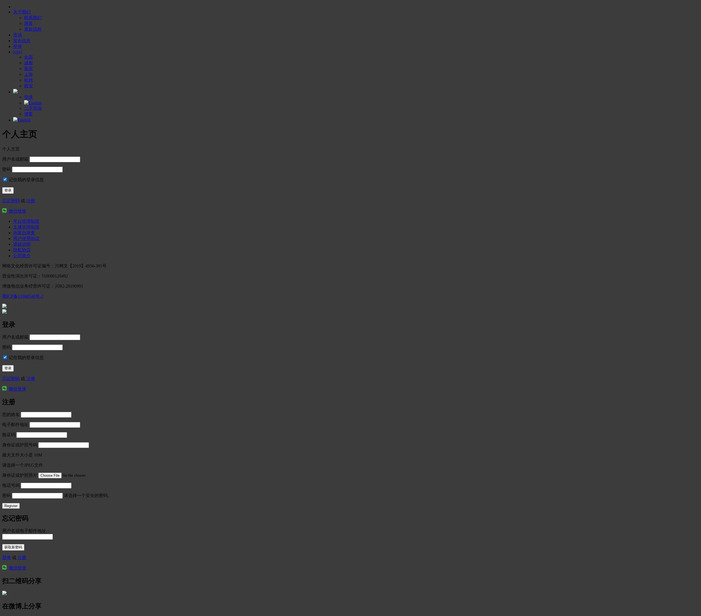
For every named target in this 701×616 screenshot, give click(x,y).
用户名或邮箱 (15, 159)
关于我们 (22, 12)
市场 (17, 35)
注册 (30, 200)
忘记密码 (11, 200)
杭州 (28, 80)
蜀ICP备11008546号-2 (22, 296)
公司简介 (22, 255)
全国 (28, 57)
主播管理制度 (26, 227)
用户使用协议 (26, 238)
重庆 (28, 68)
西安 (28, 85)
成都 (28, 62)
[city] (17, 52)
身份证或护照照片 (19, 475)
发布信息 (22, 40)
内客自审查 (24, 232)
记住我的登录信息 (26, 179)
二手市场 (33, 108)
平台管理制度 (26, 221)
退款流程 (33, 29)
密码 (6, 169)
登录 (6, 557)
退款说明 (22, 244)
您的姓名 (11, 414)
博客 (28, 23)
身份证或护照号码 (19, 445)
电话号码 (11, 485)
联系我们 (33, 17)
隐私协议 (22, 250)
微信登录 (17, 211)
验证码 (8, 434)
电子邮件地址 (15, 424)
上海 (28, 74)
